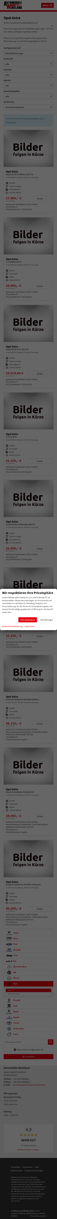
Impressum (29, 626)
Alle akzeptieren (27, 619)
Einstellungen (46, 619)
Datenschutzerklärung (12, 626)
